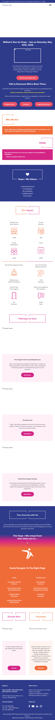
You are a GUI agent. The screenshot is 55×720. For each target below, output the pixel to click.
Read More (27, 375)
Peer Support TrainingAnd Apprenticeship (14, 589)
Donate (14, 668)
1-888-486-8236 (13, 708)
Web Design (30, 718)
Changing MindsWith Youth (14, 595)
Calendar (26, 104)
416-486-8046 (9, 706)
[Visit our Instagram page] (41, 706)
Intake (14, 577)
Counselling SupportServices (14, 583)
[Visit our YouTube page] (33, 706)
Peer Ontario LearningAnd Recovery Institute (40, 589)
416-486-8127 (9, 710)
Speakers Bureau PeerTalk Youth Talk (14, 601)
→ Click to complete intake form (15, 157)
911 (44, 1)
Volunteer (41, 668)
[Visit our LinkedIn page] (37, 706)
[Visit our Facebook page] (29, 706)
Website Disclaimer (18, 718)
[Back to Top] (52, 717)
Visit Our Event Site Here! (27, 78)
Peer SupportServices (40, 583)
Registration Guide (43, 104)
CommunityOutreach (40, 595)
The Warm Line (40, 577)
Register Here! (9, 104)
